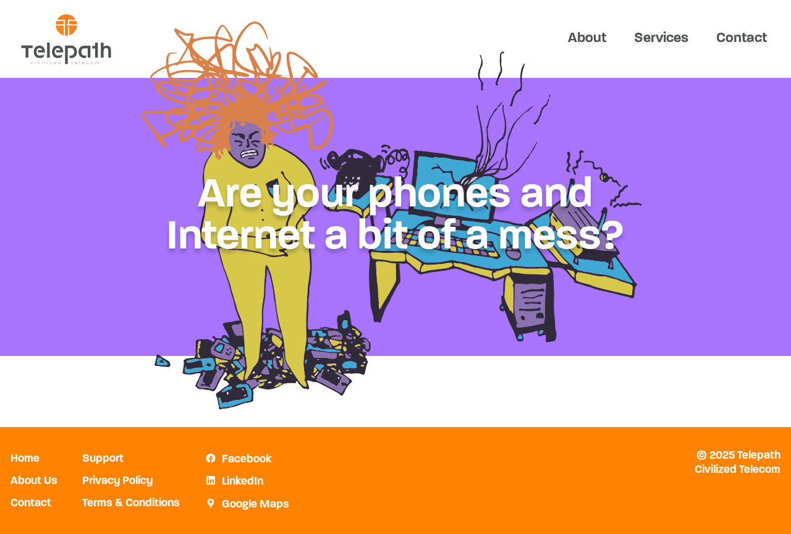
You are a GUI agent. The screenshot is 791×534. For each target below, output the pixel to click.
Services (661, 39)
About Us (34, 481)
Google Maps (255, 505)
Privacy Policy (117, 481)
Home (25, 459)
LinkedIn (242, 482)
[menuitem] (587, 39)
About (587, 39)
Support (103, 459)
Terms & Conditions (131, 503)
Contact (741, 39)
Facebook (247, 459)
